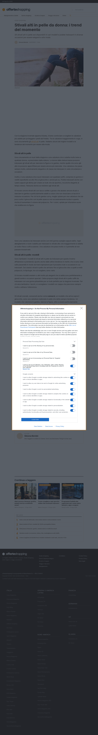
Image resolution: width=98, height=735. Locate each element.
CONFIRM (35, 419)
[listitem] (49, 341)
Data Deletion (38, 426)
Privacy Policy (60, 426)
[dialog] (49, 367)
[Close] (82, 309)
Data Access (49, 426)
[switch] (72, 345)
